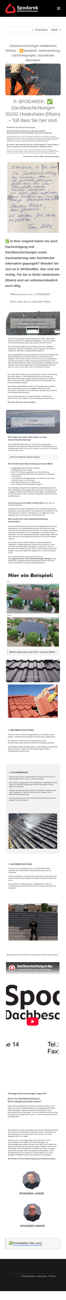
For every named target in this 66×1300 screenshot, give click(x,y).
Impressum (41, 1276)
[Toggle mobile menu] (59, 8)
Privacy (52, 1276)
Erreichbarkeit (28, 1276)
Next (54, 30)
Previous (41, 30)
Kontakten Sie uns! (27, 1243)
